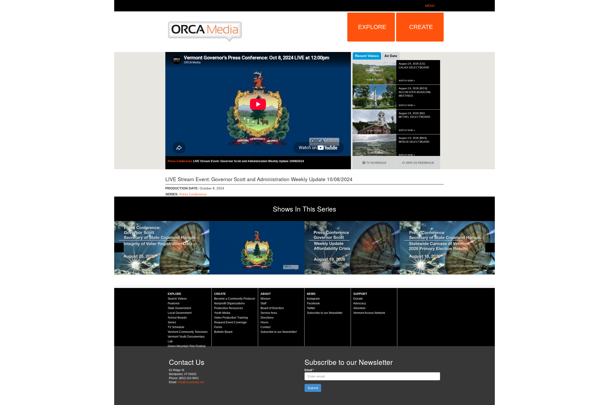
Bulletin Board (223, 332)
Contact (265, 327)
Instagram (313, 298)
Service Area (268, 313)
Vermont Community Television (188, 332)
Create (421, 27)
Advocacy (359, 303)
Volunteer (359, 308)
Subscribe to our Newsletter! (278, 332)
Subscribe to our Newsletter (325, 313)
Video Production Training (231, 317)
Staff (263, 303)
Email (309, 370)
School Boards (177, 317)
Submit (313, 388)
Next (490, 247)
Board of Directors (272, 308)
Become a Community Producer (234, 298)
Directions (267, 317)
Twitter (311, 308)
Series (172, 322)
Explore (372, 27)
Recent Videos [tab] (367, 56)
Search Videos (177, 298)
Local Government (180, 313)
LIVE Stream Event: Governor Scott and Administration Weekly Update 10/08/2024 (248, 161)
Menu (430, 6)
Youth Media (222, 313)
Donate (358, 298)
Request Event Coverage (230, 322)
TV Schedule (375, 163)
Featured (173, 303)
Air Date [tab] (390, 56)
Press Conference (180, 161)
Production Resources (228, 308)
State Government (179, 308)
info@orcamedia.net (191, 382)
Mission (265, 298)
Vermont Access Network (369, 313)
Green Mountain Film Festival (187, 346)
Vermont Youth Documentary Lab (186, 339)
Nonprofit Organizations (229, 303)
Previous (119, 247)
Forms (218, 327)
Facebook (313, 303)
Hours (264, 322)
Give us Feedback (419, 163)
